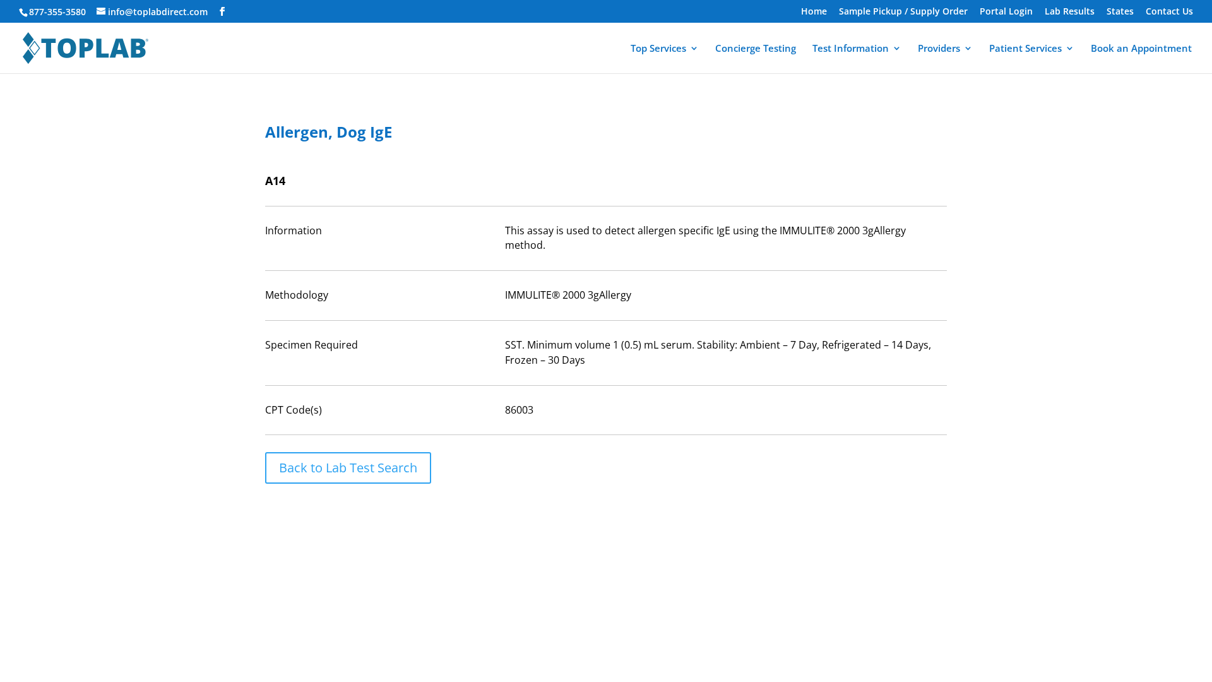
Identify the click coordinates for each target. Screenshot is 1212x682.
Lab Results (1070, 12)
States (1120, 12)
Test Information (850, 49)
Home (814, 12)
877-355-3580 (57, 12)
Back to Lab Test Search (348, 467)
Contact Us (1169, 12)
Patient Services (1025, 49)
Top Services (658, 49)
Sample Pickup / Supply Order (903, 12)
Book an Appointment (1141, 49)
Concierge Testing (755, 49)
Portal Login (1006, 12)
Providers (939, 49)
